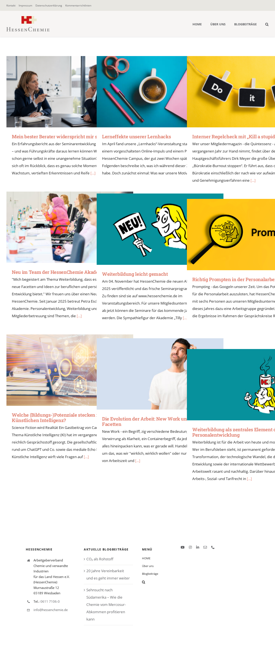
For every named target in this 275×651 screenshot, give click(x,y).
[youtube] (183, 547)
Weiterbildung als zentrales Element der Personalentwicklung (244, 384)
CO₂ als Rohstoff (99, 558)
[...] (253, 180)
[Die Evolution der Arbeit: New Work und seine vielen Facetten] (160, 374)
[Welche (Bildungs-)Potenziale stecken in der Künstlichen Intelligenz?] (69, 370)
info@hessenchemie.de (51, 610)
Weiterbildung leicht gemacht (154, 229)
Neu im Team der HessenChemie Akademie (64, 227)
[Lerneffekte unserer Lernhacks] (160, 91)
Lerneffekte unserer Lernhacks (154, 91)
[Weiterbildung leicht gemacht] (160, 229)
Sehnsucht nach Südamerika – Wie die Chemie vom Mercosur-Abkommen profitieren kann (106, 604)
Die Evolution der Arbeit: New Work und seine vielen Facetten (154, 374)
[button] (267, 24)
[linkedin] (197, 547)
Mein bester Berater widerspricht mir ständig (64, 91)
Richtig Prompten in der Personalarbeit (244, 234)
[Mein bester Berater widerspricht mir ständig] (69, 91)
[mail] (205, 547)
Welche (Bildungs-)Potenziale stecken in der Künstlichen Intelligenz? (64, 370)
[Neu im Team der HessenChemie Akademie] (69, 227)
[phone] (213, 547)
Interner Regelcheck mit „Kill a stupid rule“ (244, 91)
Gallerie (76, 91)
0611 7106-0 (50, 601)
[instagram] (190, 547)
